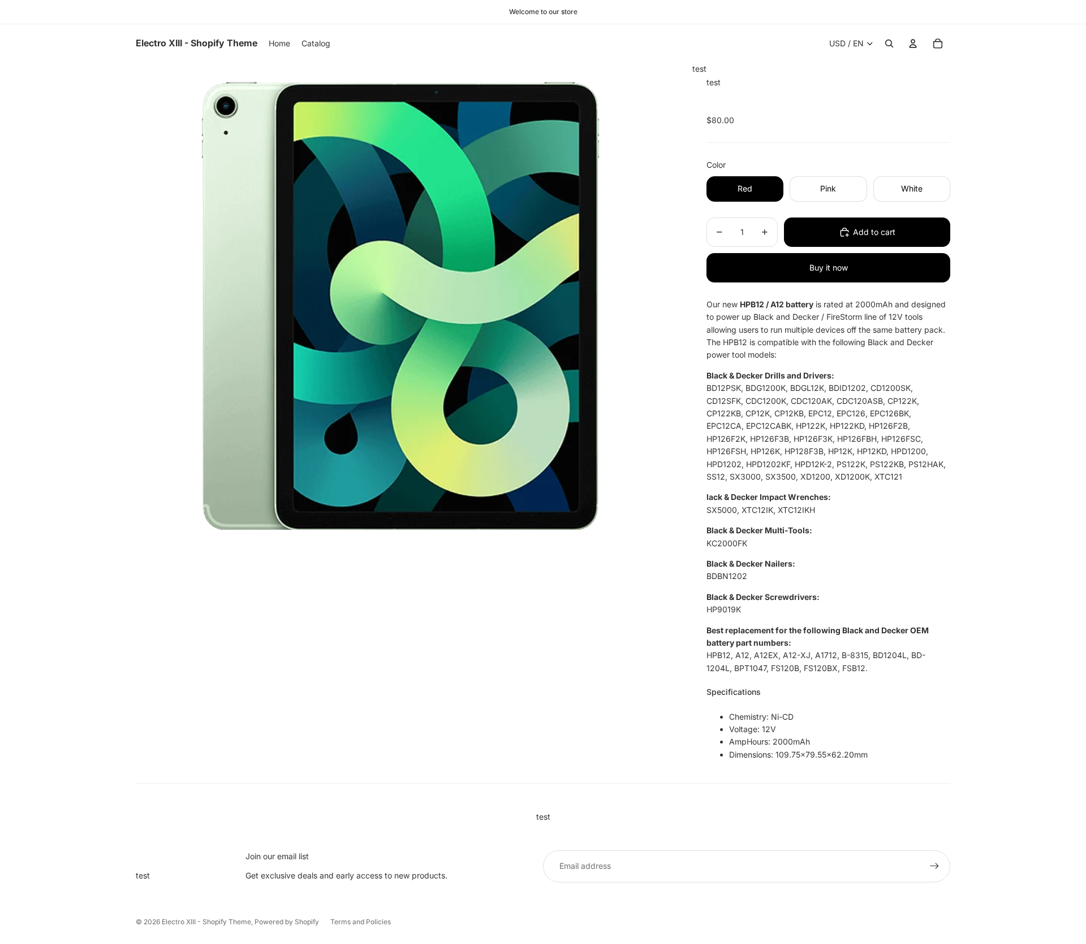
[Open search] (889, 43)
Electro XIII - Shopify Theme (206, 921)
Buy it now (828, 267)
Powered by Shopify (287, 921)
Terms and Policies (360, 921)
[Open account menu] (912, 43)
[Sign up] (934, 866)
